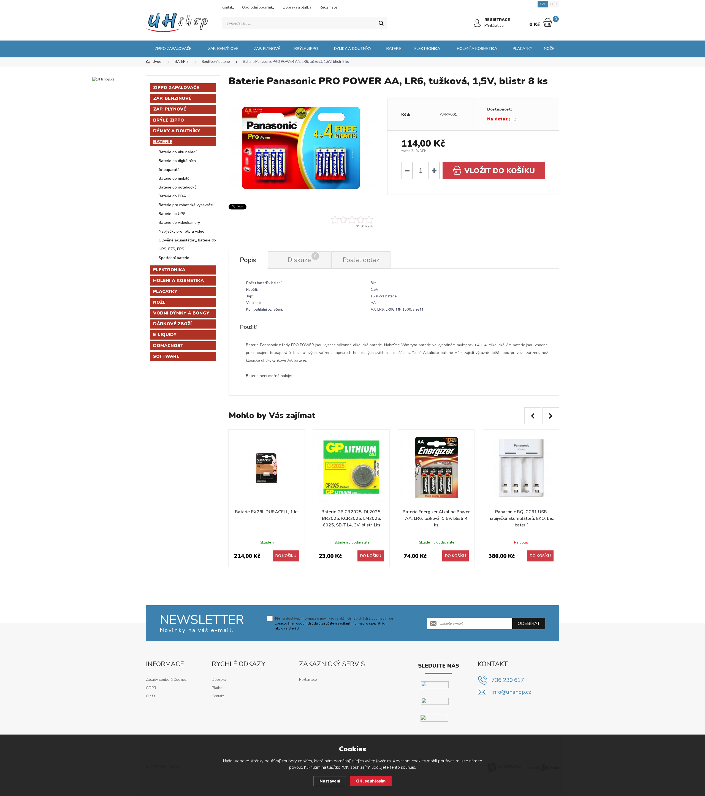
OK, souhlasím (371, 781)
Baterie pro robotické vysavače (186, 205)
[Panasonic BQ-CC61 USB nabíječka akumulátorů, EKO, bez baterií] (521, 468)
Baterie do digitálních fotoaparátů (177, 165)
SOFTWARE (166, 356)
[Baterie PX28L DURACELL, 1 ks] (267, 468)
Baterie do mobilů (174, 178)
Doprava (219, 679)
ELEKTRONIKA (427, 48)
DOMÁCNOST (168, 346)
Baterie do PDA (172, 196)
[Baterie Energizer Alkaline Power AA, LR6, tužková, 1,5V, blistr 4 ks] (436, 468)
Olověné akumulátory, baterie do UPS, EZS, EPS (187, 245)
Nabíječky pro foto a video (181, 231)
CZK (543, 4)
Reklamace (328, 7)
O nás (150, 696)
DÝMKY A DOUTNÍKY (353, 48)
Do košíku (285, 555)
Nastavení (329, 781)
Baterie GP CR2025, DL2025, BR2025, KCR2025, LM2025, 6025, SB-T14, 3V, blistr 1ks (351, 518)
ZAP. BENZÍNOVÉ (223, 48)
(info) (512, 119)
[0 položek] (547, 22)
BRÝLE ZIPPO (306, 48)
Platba (217, 687)
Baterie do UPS (172, 213)
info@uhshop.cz (511, 692)
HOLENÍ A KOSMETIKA (477, 48)
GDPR (151, 687)
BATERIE (394, 48)
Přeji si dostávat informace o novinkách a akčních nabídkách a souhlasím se (334, 623)
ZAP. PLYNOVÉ (267, 48)
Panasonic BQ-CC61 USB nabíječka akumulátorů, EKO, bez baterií (521, 518)
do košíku (499, 171)
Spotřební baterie (174, 257)
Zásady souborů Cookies (166, 679)
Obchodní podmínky (258, 7)
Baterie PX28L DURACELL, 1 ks (267, 512)
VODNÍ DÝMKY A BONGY (181, 313)
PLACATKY (522, 48)
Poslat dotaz (361, 260)
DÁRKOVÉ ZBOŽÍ (172, 324)
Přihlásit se (494, 25)
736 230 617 (508, 680)
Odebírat (529, 623)
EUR (553, 4)
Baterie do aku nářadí (177, 152)
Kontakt (228, 7)
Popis (248, 260)
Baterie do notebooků (178, 187)
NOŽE (549, 48)
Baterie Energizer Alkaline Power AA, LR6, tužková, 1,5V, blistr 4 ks (436, 518)
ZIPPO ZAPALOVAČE (173, 48)
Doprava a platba (297, 7)
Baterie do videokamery (179, 222)
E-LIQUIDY (165, 335)
